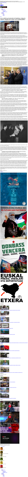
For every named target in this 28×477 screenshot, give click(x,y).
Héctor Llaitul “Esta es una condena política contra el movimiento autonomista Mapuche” (10, 350)
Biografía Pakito (3, 9)
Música (4, 15)
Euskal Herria (4, 10)
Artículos (3, 12)
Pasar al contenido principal (3, 2)
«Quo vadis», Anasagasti (3, 316)
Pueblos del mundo (5, 11)
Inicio (2, 8)
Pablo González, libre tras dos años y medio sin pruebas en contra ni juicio (8, 387)
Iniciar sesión (3, 446)
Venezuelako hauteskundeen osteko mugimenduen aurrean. (6, 328)
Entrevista (3, 473)
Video (3, 475)
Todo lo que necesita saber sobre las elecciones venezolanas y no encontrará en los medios (10, 322)
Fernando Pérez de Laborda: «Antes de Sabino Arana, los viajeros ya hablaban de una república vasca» (11, 372)
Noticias (2, 470)
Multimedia (3, 13)
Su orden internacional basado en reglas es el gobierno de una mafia (7, 334)
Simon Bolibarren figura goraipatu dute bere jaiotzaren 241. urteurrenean (8, 398)
